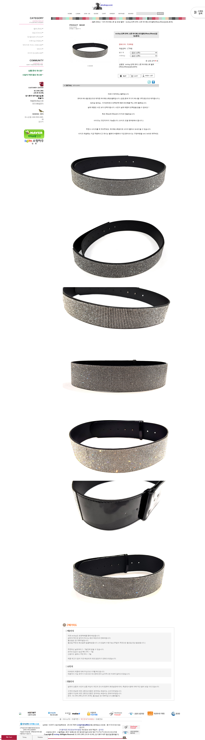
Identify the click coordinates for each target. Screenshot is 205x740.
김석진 (101, 730)
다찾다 (198, 13)
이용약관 (63, 730)
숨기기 (124, 738)
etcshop (56, 734)
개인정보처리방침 (74, 730)
